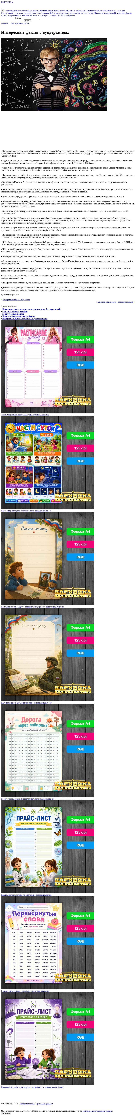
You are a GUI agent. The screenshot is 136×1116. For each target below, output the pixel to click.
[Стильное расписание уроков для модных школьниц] (47, 412)
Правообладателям (44, 1104)
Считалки (19, 13)
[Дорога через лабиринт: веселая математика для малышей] (47, 796)
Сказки (49, 10)
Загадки (27, 13)
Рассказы (92, 10)
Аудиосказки (59, 10)
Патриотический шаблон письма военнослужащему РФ (26, 703)
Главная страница (13, 10)
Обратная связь (27, 1104)
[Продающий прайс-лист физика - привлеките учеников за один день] (47, 1084)
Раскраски (70, 10)
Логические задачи (40, 13)
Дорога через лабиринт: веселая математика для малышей (27, 799)
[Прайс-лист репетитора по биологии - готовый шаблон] (47, 892)
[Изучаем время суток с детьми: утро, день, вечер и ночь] (47, 508)
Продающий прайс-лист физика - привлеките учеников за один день (32, 1087)
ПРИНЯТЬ (6, 1114)
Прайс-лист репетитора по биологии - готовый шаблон (26, 895)
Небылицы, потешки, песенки (63, 13)
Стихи (85, 10)
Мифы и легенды (85, 13)
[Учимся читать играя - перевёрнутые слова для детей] (47, 988)
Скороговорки (7, 13)
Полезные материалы (29, 15)
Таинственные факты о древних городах (114, 302)
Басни (99, 10)
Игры (3, 15)
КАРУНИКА (7, 2)
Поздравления (13, 15)
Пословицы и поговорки (114, 10)
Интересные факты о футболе (16, 299)
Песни (78, 10)
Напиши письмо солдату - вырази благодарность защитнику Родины (32, 607)
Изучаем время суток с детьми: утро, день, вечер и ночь (26, 511)
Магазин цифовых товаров (33, 10)
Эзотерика (44, 15)
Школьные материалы (104, 13)
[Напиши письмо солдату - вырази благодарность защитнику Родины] (47, 604)
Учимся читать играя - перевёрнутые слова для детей (25, 991)
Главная (4, 23)
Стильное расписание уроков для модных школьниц (25, 415)
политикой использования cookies (96, 1111)
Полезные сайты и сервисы (62, 15)
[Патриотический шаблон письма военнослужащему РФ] (47, 700)
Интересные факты (123, 13)
